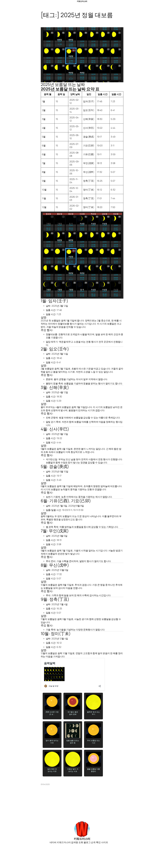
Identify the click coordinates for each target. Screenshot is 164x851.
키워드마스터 (82, 1)
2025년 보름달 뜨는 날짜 (63, 84)
